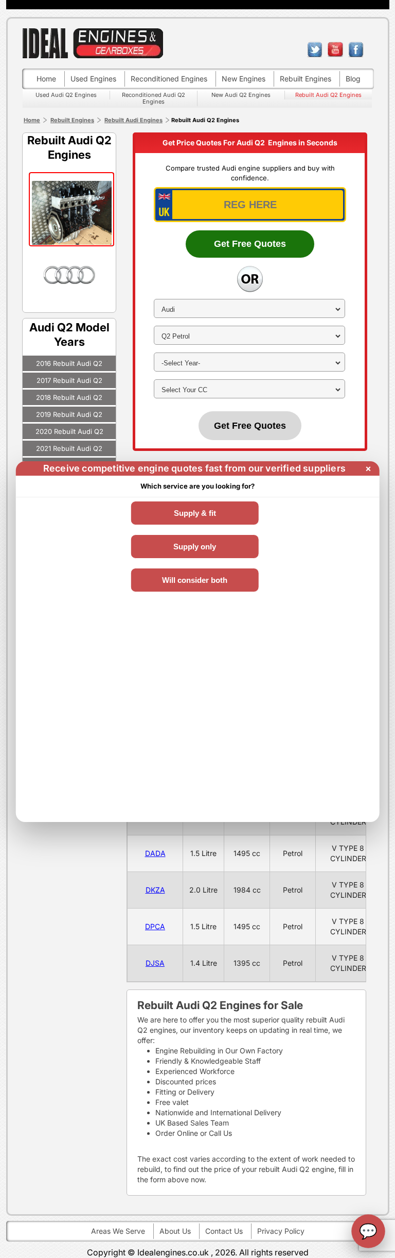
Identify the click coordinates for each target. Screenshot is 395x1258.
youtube (335, 49)
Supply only (194, 546)
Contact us (224, 1231)
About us (175, 1231)
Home (46, 78)
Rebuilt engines (305, 78)
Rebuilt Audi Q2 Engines (328, 94)
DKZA (155, 889)
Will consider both (194, 580)
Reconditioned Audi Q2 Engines (153, 98)
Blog (353, 78)
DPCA (155, 926)
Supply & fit (195, 513)
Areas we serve (118, 1231)
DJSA (155, 963)
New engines (243, 78)
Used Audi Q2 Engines (66, 94)
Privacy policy (280, 1231)
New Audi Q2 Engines (241, 94)
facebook (356, 49)
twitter (314, 49)
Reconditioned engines (169, 78)
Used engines (93, 78)
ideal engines (92, 43)
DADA (155, 853)
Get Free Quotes (250, 244)
